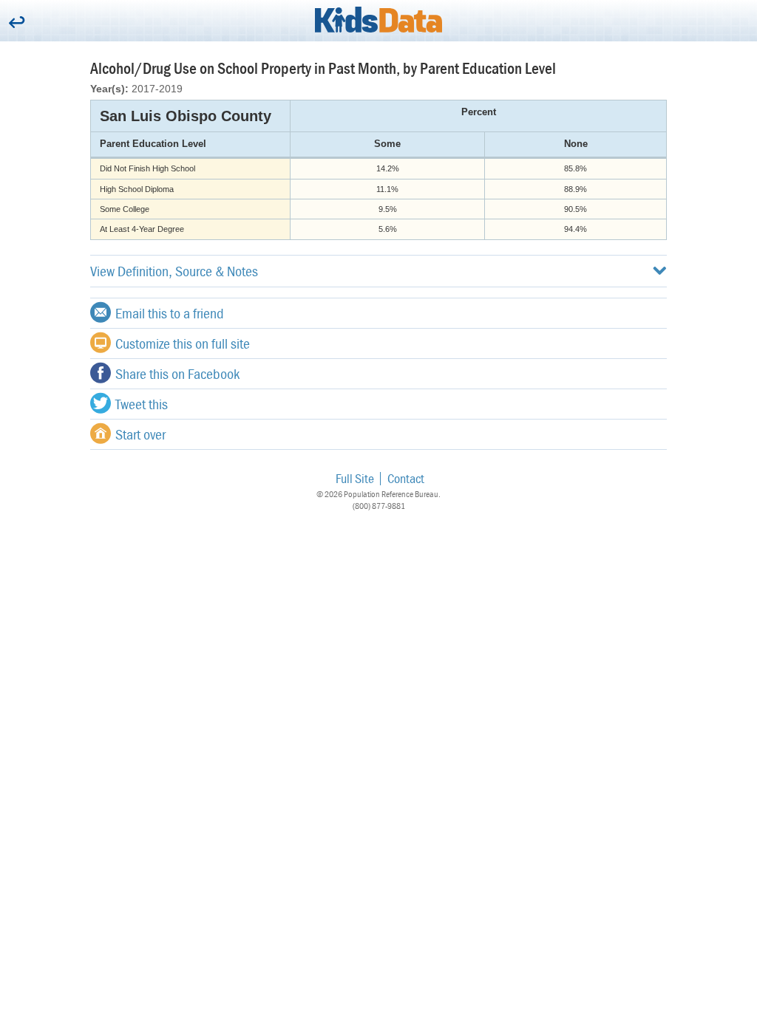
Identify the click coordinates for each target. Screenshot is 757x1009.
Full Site (355, 478)
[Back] (16, 23)
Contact (405, 478)
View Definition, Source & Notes (174, 270)
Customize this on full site (182, 343)
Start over (140, 434)
